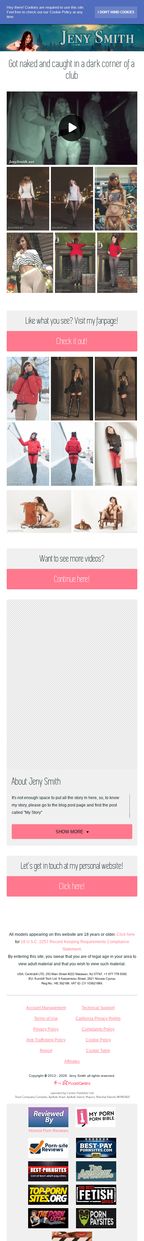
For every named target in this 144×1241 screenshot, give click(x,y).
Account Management (46, 1007)
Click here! (72, 886)
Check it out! (72, 341)
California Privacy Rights (98, 1018)
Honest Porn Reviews (48, 1130)
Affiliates (72, 1061)
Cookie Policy (98, 1040)
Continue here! (72, 579)
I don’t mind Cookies (116, 12)
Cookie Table (98, 1050)
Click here (126, 934)
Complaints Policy (98, 1029)
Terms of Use (46, 1018)
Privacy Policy (46, 1029)
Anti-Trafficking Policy (46, 1040)
